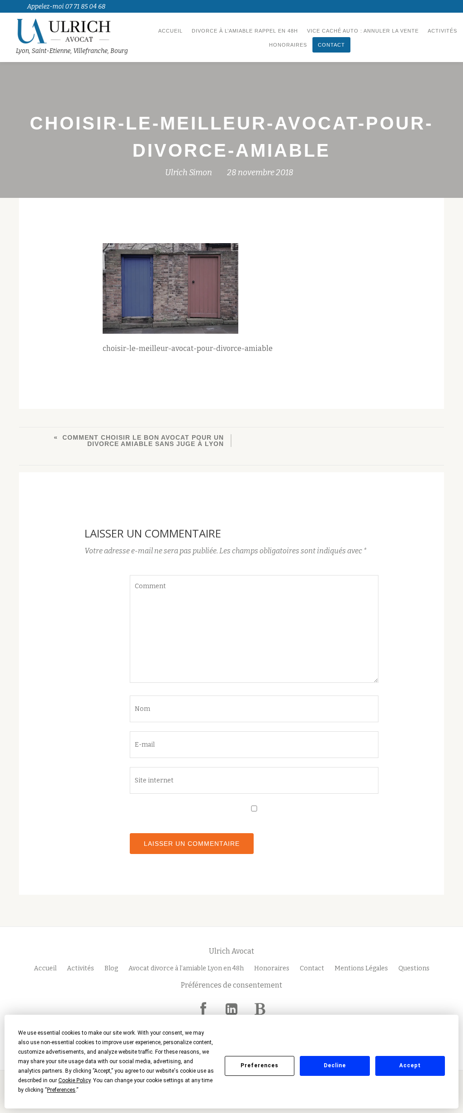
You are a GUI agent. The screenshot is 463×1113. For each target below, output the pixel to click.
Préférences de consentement (231, 985)
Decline (335, 1065)
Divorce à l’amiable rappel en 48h (245, 31)
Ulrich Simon (188, 173)
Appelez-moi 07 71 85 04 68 (66, 6)
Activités (442, 31)
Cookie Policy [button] (74, 1080)
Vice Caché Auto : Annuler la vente (363, 31)
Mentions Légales (361, 968)
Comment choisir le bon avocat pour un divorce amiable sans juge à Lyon (143, 440)
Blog (111, 968)
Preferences (260, 1065)
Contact (331, 45)
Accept (410, 1065)
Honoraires (288, 45)
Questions (414, 968)
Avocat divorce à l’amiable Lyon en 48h (186, 968)
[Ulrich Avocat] (73, 31)
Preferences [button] (61, 1090)
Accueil (170, 31)
